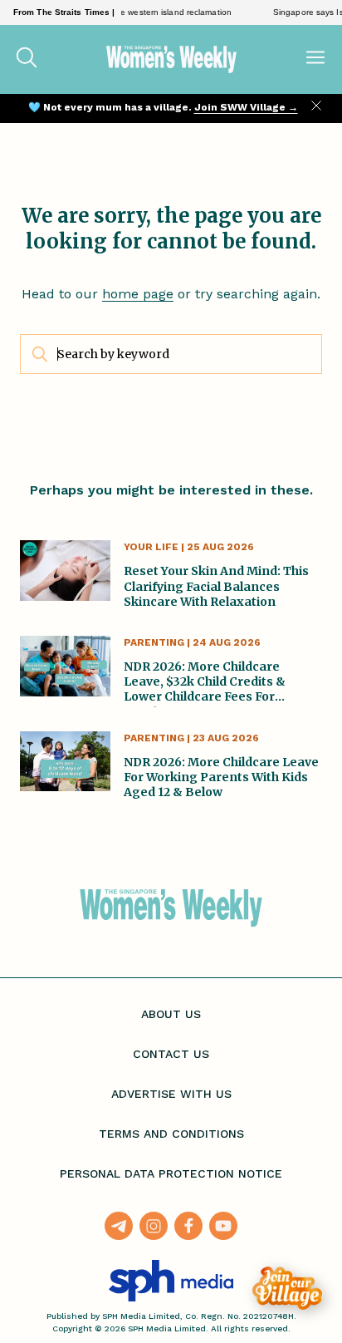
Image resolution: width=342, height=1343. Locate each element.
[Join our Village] (287, 1288)
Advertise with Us (171, 1093)
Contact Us (171, 1053)
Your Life (151, 547)
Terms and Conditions (171, 1133)
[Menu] (315, 59)
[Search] (26, 59)
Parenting (154, 642)
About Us (171, 1014)
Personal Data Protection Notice (171, 1173)
